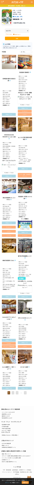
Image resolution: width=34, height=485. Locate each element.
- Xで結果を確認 (4, 426)
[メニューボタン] (32, 2)
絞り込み (9, 34)
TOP (4, 470)
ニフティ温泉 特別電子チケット (25, 175)
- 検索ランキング (5, 445)
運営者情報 (8, 470)
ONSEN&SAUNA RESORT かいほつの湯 (9, 136)
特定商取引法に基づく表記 (26, 472)
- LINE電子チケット (5, 459)
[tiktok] (16, 467)
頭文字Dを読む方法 (19, 23)
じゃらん (9, 343)
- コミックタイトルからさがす (8, 412)
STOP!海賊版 (16, 472)
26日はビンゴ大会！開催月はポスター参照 (25, 93)
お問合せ (17, 474)
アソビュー (24, 111)
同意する (25, 482)
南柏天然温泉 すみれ (8, 260)
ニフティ (25, 114)
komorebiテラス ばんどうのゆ (9, 318)
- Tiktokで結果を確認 (5, 428)
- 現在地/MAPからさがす (6, 418)
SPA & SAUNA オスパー (25, 318)
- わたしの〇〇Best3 (5, 430)
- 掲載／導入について (6, 454)
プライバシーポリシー (7, 472)
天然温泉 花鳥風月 (24, 72)
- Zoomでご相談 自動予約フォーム (9, 461)
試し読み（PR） (19, 16)
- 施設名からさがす (5, 416)
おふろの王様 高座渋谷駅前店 (25, 138)
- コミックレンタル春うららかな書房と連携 (11, 457)
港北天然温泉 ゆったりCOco (9, 199)
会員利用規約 (15, 470)
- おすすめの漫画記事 (6, 443)
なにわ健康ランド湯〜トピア (9, 368)
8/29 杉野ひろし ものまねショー (25, 282)
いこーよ (9, 235)
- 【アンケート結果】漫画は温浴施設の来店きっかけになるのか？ (16, 455)
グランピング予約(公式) (9, 346)
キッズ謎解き (25, 219)
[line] (18, 467)
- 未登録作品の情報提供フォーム (8, 447)
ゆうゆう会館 (24, 367)
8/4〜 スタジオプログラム (9, 161)
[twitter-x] (14, 467)
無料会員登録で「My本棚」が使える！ (17, 5)
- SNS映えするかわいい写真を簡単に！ (10, 435)
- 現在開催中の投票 (5, 424)
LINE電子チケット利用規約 (25, 470)
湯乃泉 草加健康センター (25, 256)
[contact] (20, 467)
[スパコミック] (17, 2)
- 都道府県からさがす (6, 414)
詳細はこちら (9, 114)
